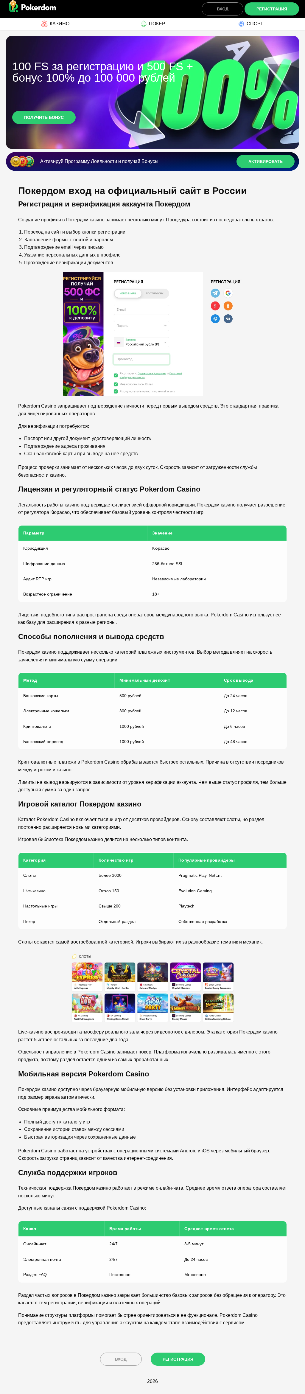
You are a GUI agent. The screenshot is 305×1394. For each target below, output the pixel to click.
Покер (157, 23)
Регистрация (271, 9)
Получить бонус (44, 117)
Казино (59, 23)
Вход (222, 9)
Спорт (255, 23)
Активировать (265, 161)
